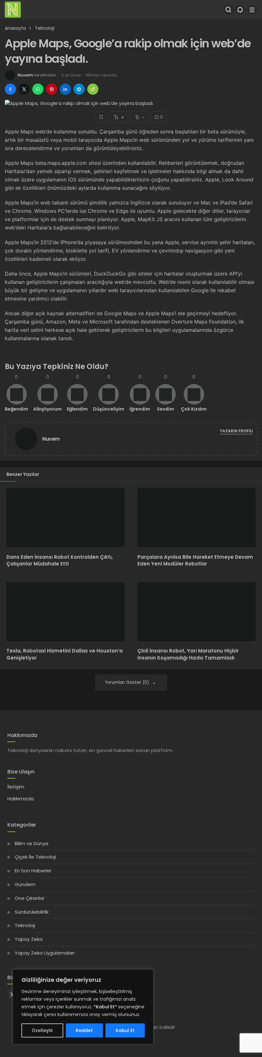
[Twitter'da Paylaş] (24, 89)
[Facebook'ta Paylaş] (10, 89)
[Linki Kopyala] (92, 89)
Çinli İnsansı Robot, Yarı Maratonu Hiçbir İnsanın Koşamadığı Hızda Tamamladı (188, 654)
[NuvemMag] (13, 9)
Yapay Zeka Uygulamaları (44, 952)
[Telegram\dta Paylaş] (79, 89)
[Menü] (252, 9)
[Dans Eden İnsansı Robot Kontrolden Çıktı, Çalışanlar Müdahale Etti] (65, 517)
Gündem (25, 884)
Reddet (84, 1030)
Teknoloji (25, 925)
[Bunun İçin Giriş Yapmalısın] (101, 117)
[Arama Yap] (228, 9)
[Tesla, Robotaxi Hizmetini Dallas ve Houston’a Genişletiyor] (65, 611)
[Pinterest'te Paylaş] (51, 89)
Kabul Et (125, 1030)
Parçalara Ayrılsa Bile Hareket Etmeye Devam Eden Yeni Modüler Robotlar (195, 560)
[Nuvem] (28, 439)
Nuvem (25, 75)
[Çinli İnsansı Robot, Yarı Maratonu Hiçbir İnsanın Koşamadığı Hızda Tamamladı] (196, 611)
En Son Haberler (33, 870)
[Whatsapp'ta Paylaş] (37, 89)
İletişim (15, 786)
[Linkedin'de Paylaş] (65, 89)
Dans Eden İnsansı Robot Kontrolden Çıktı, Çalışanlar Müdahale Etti (59, 560)
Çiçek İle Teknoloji (35, 856)
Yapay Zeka (28, 939)
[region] (83, 1006)
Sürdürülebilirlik (32, 912)
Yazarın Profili (236, 431)
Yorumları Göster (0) (127, 682)
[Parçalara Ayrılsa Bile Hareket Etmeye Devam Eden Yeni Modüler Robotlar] (196, 517)
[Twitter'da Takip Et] (12, 994)
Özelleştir (42, 1030)
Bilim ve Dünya (31, 843)
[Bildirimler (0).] (240, 9)
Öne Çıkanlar (29, 898)
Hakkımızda (20, 798)
